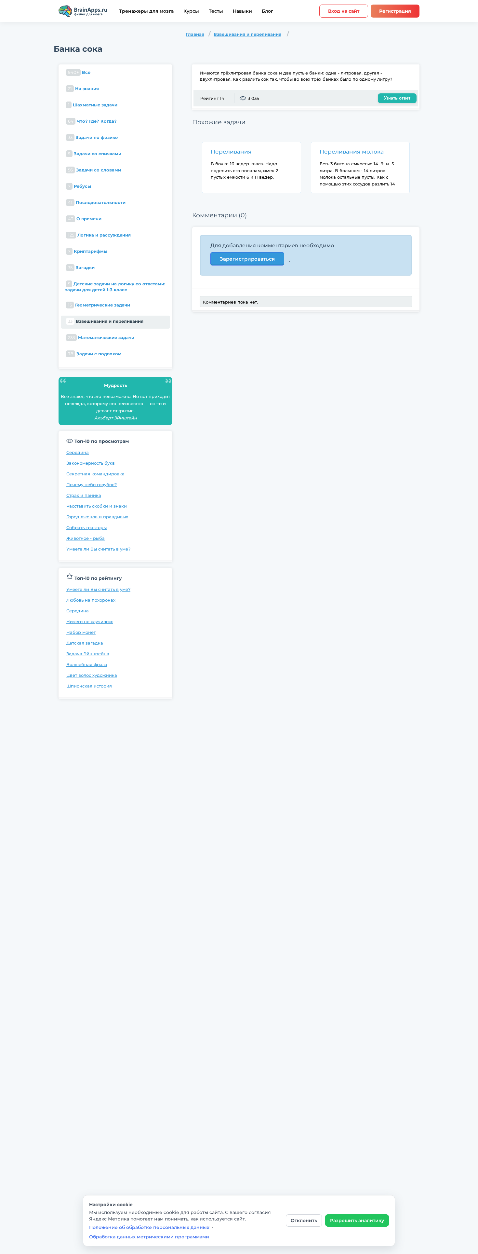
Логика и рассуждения (99, 235)
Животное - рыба (85, 538)
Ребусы (79, 186)
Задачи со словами (94, 169)
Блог (267, 11)
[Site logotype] (83, 11)
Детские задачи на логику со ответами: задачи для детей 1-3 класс (115, 286)
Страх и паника (83, 495)
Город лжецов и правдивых (97, 516)
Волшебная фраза (86, 664)
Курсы (191, 11)
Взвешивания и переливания (247, 34)
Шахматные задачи (92, 104)
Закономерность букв (90, 463)
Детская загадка (84, 643)
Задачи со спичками (94, 153)
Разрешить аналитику (357, 1220)
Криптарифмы (87, 251)
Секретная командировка (95, 473)
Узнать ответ (397, 98)
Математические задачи (101, 337)
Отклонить (304, 1220)
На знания (83, 88)
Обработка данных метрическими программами (149, 1237)
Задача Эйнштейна (87, 653)
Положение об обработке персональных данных (149, 1227)
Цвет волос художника (91, 675)
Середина (77, 452)
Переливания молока (352, 151)
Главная (195, 34)
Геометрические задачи (99, 304)
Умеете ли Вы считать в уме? (98, 549)
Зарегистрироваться (247, 259)
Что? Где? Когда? (92, 121)
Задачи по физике (93, 137)
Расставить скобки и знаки (96, 506)
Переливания (231, 151)
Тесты (216, 11)
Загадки (81, 267)
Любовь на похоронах (90, 600)
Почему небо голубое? (91, 484)
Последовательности (97, 202)
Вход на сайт (343, 11)
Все (79, 72)
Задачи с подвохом (95, 353)
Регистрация (395, 11)
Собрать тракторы (86, 527)
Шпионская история (89, 685)
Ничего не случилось (89, 621)
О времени (84, 218)
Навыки (242, 11)
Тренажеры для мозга (146, 11)
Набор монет (81, 632)
